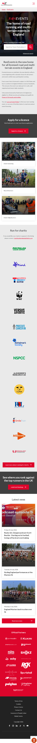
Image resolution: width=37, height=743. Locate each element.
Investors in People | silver (18, 713)
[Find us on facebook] (9, 725)
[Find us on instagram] (13, 725)
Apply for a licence (17, 131)
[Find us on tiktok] (20, 725)
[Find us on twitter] (24, 725)
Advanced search (28, 53)
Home (3, 9)
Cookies (18, 704)
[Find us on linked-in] (16, 725)
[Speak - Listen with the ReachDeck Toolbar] (34, 740)
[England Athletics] (6, 3)
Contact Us (18, 710)
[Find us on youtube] (27, 725)
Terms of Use (18, 701)
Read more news (17, 621)
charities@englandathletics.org (23, 238)
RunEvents (10, 9)
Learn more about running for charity (17, 465)
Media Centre (18, 716)
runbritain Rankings (17, 487)
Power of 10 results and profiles (11, 97)
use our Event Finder (13, 102)
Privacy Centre (18, 707)
